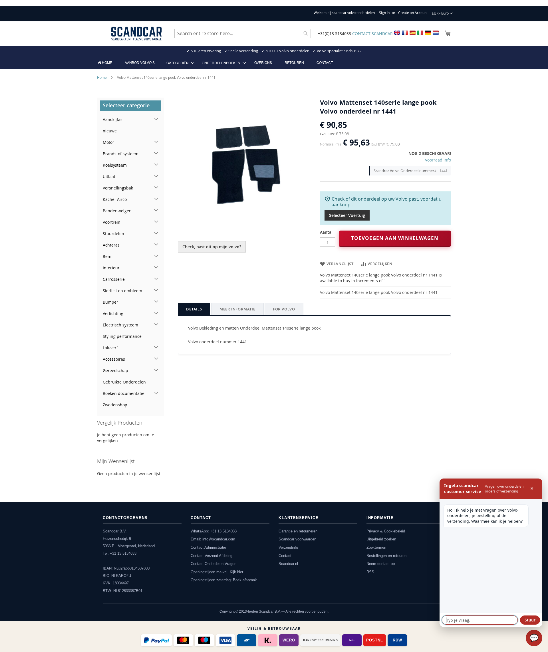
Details (194, 309)
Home (102, 77)
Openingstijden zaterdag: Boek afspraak (224, 580)
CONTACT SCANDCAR (372, 33)
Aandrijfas (112, 119)
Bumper (110, 302)
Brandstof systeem (120, 153)
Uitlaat (109, 176)
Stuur (530, 620)
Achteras (111, 245)
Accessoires (114, 359)
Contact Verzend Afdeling (211, 556)
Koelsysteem (115, 165)
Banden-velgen (117, 210)
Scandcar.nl (288, 564)
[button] (442, 13)
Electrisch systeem (120, 325)
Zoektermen (376, 547)
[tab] (194, 309)
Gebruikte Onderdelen (124, 382)
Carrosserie (114, 279)
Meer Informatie (237, 309)
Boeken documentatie (123, 393)
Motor (108, 142)
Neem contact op (380, 564)
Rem (107, 256)
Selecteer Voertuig (347, 215)
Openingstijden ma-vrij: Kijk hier (217, 572)
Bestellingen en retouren (386, 556)
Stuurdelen (113, 233)
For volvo (284, 309)
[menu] (274, 62)
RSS (370, 572)
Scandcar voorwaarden (297, 539)
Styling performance (122, 336)
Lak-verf (110, 347)
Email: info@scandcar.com (213, 539)
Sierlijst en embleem (122, 290)
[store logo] (136, 33)
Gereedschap (115, 370)
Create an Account (413, 12)
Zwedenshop (115, 404)
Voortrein (111, 222)
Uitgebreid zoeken (381, 539)
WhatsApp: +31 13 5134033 (214, 531)
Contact (285, 556)
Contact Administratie (208, 547)
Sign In (384, 12)
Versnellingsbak (118, 188)
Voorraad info (438, 160)
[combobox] (242, 33)
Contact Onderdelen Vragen (213, 564)
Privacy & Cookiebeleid (385, 531)
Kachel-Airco (115, 199)
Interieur (111, 268)
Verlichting (113, 313)
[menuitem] (105, 62)
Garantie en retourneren (298, 531)
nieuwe (110, 131)
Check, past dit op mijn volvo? (211, 246)
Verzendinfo (288, 547)
